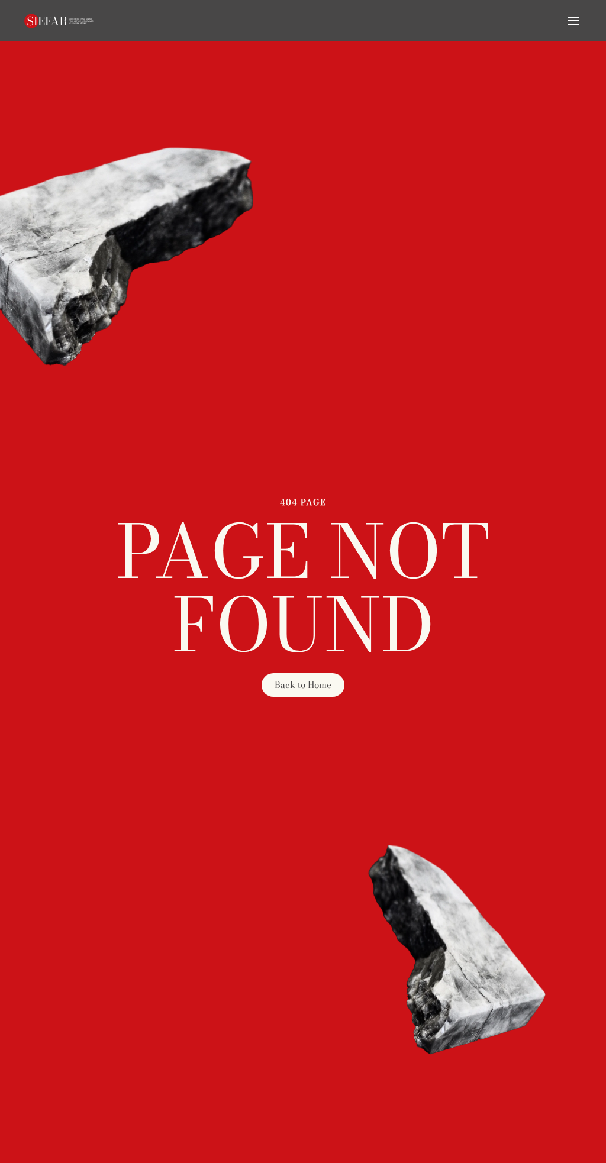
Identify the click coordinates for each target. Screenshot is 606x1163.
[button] (573, 20)
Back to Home (303, 685)
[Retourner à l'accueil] (59, 20)
